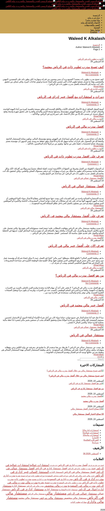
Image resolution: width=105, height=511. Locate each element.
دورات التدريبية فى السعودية (56, 476)
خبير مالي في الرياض (77, 476)
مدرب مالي (31, 482)
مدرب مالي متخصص (55, 485)
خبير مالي (90, 476)
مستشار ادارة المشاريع (68, 489)
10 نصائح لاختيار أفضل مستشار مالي (88, 414)
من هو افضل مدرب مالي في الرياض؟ (79, 275)
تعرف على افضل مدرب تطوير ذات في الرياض (74, 156)
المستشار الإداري (56, 472)
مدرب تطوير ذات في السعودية (69, 483)
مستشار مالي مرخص (51, 497)
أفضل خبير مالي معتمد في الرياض (82, 305)
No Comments (92, 75)
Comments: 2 (93, 134)
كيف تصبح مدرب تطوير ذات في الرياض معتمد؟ (73, 67)
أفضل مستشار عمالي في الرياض (83, 186)
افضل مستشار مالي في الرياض (79, 472)
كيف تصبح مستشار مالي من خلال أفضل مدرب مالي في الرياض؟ (76, 376)
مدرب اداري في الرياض (88, 479)
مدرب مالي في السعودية (81, 485)
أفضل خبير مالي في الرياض (96, 465)
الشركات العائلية (91, 440)
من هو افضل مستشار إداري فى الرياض (87, 389)
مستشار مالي (55, 493)
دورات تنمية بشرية (23, 476)
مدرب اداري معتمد (39, 479)
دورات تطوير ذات (38, 476)
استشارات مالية (91, 435)
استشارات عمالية (91, 433)
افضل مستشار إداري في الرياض (51, 468)
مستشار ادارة (19, 486)
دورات (95, 442)
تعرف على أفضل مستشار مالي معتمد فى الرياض (72, 216)
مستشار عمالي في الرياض (87, 335)
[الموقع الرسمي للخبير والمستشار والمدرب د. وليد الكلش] (80, 1)
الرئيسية (96, 45)
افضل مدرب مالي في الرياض (85, 126)
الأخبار (95, 438)
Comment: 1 (93, 164)
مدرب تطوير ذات (22, 479)
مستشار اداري (51, 489)
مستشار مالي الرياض (36, 494)
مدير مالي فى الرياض (35, 486)
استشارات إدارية (90, 430)
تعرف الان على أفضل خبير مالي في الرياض (76, 246)
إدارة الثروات (53, 465)
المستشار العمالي (39, 472)
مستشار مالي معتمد (28, 498)
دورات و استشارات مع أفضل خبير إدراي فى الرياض (70, 97)
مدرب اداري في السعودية (60, 479)
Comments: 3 (93, 105)
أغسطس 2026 (91, 454)
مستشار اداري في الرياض (27, 489)
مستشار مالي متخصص (74, 498)
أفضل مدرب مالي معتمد (93, 401)
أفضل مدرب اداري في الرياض (72, 465)
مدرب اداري (9, 475)
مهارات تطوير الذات (78, 502)
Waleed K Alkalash (90, 72)
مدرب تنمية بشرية (47, 482)
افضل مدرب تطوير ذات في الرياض (81, 468)
